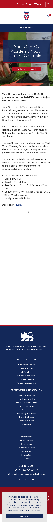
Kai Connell (21, 69)
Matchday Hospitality (26, 413)
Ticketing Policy (27, 372)
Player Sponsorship (26, 406)
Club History (26, 444)
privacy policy (20, 505)
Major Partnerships (26, 395)
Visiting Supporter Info (26, 383)
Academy (26, 451)
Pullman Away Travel (26, 376)
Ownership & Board (26, 448)
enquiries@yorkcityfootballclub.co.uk (28, 474)
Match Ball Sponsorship (26, 402)
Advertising (27, 410)
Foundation (26, 455)
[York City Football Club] (26, 19)
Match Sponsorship (26, 399)
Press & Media (26, 440)
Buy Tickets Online (26, 365)
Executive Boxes (26, 417)
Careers (26, 459)
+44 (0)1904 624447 (28, 470)
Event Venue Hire (26, 421)
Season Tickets (26, 368)
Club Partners (27, 424)
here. (19, 204)
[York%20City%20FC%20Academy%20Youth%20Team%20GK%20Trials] (22, 212)
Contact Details (26, 437)
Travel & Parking (26, 379)
